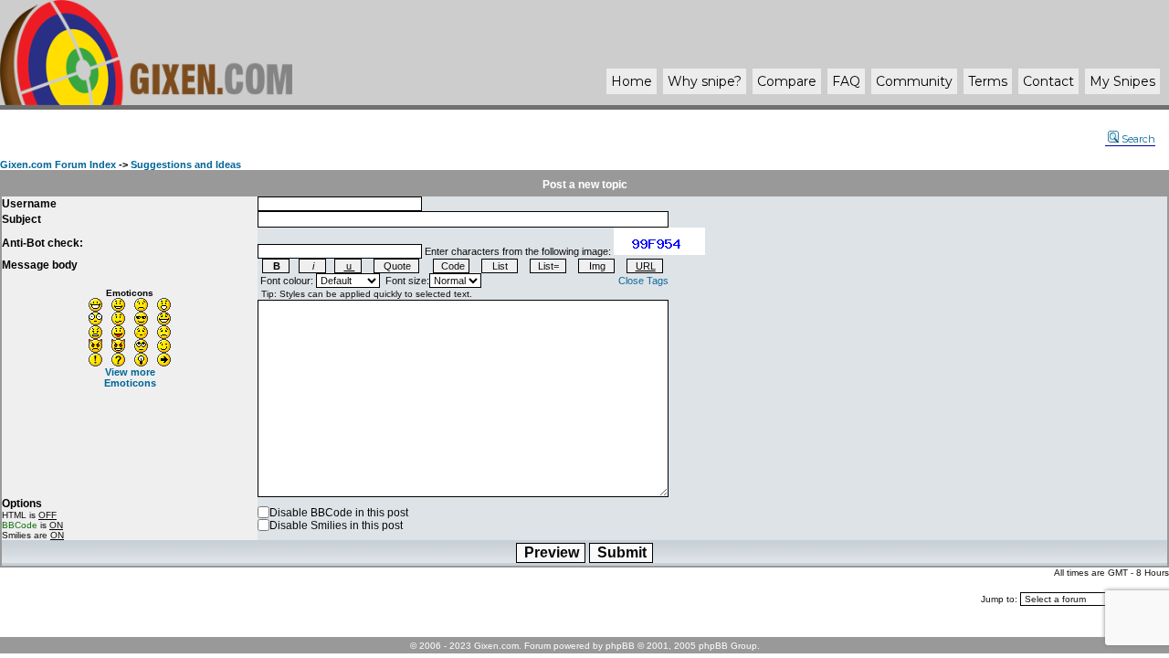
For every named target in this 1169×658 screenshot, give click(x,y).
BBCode (19, 525)
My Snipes (1122, 81)
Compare (786, 81)
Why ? (705, 81)
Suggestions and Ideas (186, 164)
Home (631, 81)
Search (1138, 139)
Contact (1048, 81)
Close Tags (643, 280)
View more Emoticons (130, 377)
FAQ (846, 81)
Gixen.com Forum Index (58, 164)
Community (914, 81)
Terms (987, 81)
